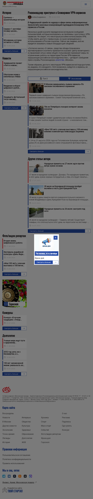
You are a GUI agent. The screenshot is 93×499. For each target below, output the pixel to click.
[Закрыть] (55, 237)
